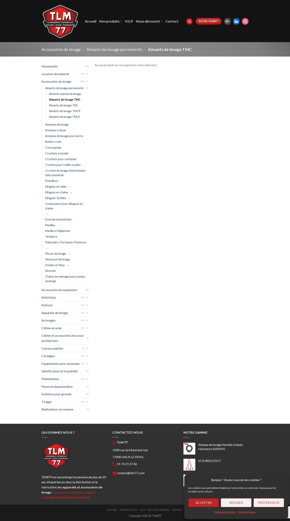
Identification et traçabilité (59, 371)
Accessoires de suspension (59, 290)
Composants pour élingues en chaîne (64, 206)
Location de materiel (55, 74)
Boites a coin (53, 141)
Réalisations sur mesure (57, 409)
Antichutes (48, 297)
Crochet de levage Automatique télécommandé (65, 173)
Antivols (47, 305)
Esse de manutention (58, 219)
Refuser (236, 502)
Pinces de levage (55, 253)
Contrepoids (53, 147)
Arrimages (48, 320)
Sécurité (50, 270)
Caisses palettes (52, 348)
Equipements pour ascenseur (60, 363)
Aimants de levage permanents (114, 49)
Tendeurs (51, 236)
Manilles (50, 225)
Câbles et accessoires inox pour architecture (62, 338)
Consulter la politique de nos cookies (66, 497)
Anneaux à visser (55, 130)
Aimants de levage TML (63, 105)
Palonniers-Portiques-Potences (65, 242)
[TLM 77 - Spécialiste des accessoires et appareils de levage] (60, 21)
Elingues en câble (55, 186)
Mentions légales (247, 512)
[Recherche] (189, 21)
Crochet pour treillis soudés (63, 164)
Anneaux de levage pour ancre (64, 136)
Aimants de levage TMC (64, 99)
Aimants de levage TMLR (64, 116)
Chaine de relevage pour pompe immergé (65, 279)
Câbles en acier (51, 328)
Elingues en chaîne (56, 192)
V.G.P (129, 21)
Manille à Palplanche (57, 231)
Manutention (50, 379)
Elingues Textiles (55, 198)
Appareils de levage (54, 313)
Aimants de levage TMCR (64, 111)
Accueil (90, 21)
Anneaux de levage (57, 124)
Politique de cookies (225, 512)
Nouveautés (49, 66)
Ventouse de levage (57, 259)
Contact (172, 21)
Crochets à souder (57, 153)
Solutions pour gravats (56, 394)
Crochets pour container (61, 159)
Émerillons (51, 180)
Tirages (46, 402)
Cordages (48, 356)
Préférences (269, 502)
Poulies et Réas (55, 265)
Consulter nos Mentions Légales (73, 492)
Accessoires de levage (61, 49)
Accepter (204, 502)
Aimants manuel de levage (65, 94)
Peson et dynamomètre (57, 386)
